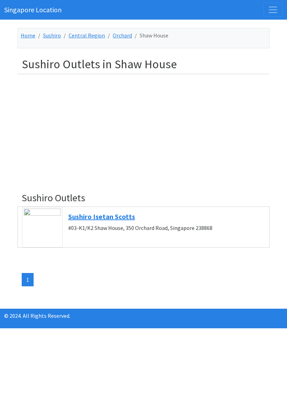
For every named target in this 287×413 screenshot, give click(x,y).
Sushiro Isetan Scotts (101, 216)
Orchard (122, 35)
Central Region (87, 35)
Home (28, 35)
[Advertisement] (148, 129)
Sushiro (52, 35)
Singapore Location (33, 9)
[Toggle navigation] (273, 10)
